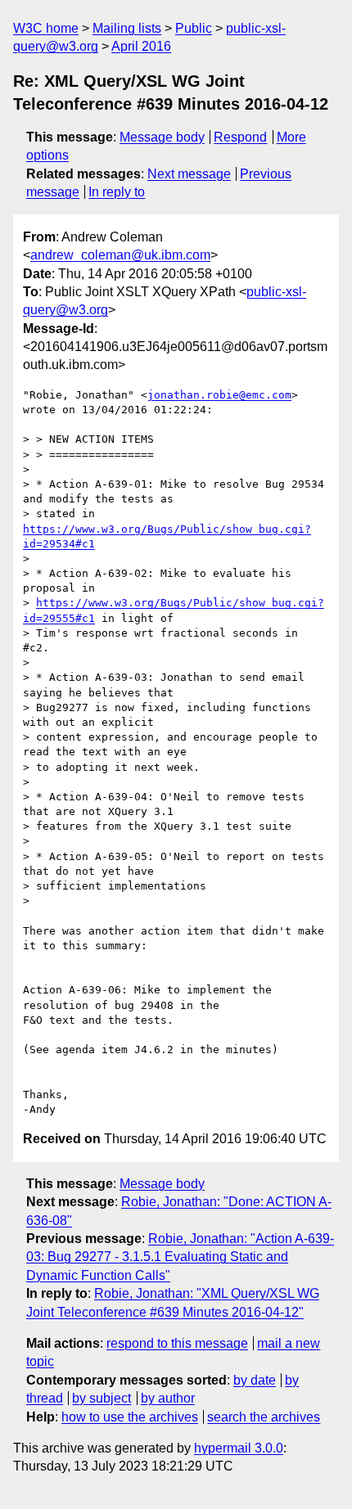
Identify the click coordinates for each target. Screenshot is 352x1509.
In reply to (116, 192)
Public (193, 28)
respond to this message (177, 1343)
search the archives (263, 1417)
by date (254, 1380)
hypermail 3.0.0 (238, 1448)
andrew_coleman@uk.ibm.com (120, 255)
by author (168, 1398)
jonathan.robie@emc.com (219, 395)
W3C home (46, 28)
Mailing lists (127, 28)
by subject (101, 1398)
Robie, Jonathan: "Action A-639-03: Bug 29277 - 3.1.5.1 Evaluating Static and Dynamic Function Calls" (180, 1257)
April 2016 (141, 46)
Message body (162, 137)
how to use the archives (129, 1417)
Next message (189, 174)
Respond (240, 137)
